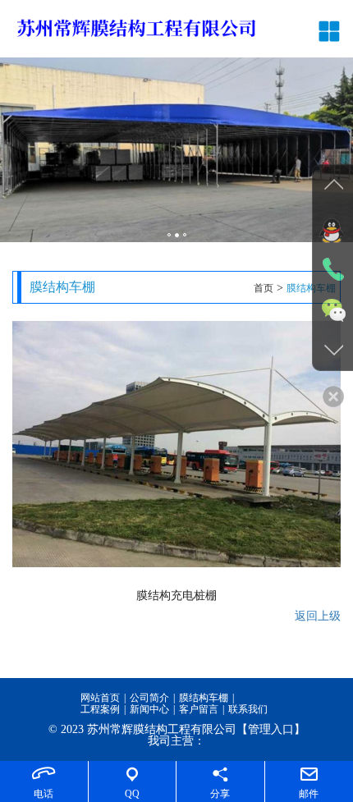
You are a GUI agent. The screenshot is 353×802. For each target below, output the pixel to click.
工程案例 (100, 709)
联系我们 (248, 709)
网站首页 (100, 697)
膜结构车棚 (203, 697)
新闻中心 (149, 709)
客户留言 (198, 709)
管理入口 (271, 729)
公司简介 (149, 697)
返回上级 (318, 616)
